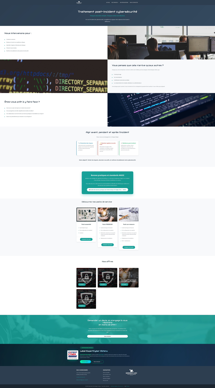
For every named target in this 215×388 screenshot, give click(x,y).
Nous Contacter (98, 361)
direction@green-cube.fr (82, 380)
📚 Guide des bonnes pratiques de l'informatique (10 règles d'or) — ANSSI (107, 189)
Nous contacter (134, 2)
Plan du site (105, 380)
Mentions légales (106, 378)
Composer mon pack (86, 239)
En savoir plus (85, 361)
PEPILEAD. (128, 386)
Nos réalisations (124, 2)
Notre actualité (106, 372)
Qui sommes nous (107, 374)
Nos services (115, 2)
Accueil (108, 2)
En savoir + (82, 284)
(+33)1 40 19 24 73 (80, 377)
